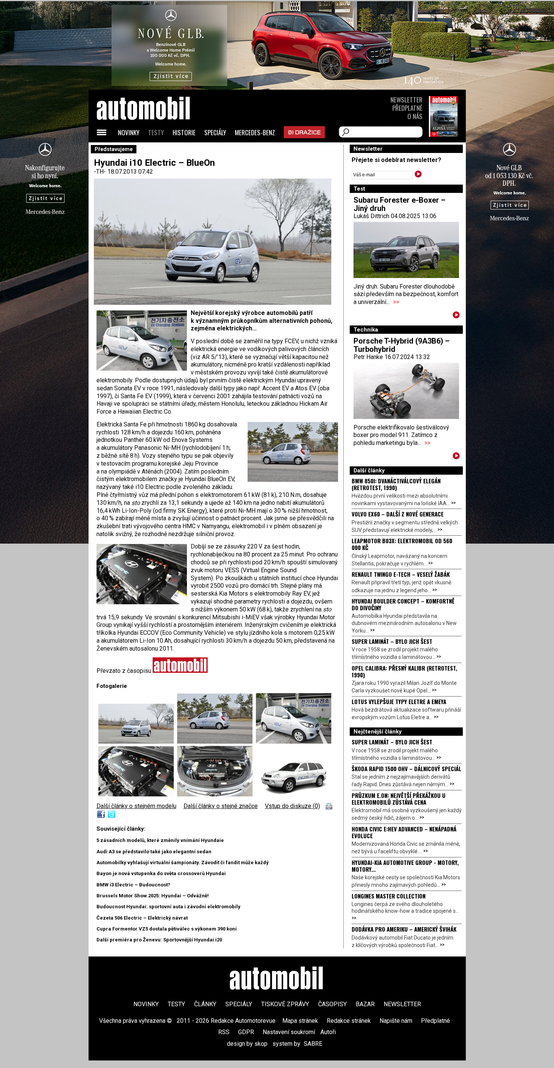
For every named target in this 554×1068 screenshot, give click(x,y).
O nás (414, 116)
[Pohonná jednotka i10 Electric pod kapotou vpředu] (137, 794)
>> (396, 302)
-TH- (100, 171)
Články (205, 1004)
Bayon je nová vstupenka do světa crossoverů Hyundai (161, 873)
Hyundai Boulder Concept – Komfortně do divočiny (403, 604)
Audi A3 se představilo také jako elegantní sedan (153, 851)
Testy (156, 132)
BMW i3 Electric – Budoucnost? (133, 885)
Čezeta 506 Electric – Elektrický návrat (142, 918)
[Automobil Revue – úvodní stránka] (153, 150)
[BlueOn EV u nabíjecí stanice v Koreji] (293, 741)
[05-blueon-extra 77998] (216, 794)
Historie (184, 132)
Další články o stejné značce (221, 806)
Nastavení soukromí (289, 1032)
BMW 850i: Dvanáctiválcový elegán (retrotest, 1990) (396, 484)
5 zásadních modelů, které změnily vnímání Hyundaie (160, 840)
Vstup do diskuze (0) (292, 806)
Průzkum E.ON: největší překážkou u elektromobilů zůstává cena (398, 798)
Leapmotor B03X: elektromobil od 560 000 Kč (402, 544)
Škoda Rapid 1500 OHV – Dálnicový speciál (406, 768)
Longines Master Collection (388, 896)
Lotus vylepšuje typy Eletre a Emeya (399, 701)
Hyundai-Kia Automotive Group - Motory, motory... (405, 865)
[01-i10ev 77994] (137, 741)
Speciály (215, 132)
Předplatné (407, 108)
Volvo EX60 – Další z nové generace (398, 514)
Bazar (365, 1004)
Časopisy (332, 1004)
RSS (224, 1032)
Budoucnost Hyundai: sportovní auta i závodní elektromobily (168, 906)
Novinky (128, 132)
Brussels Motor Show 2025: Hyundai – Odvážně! (152, 895)
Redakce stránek (349, 1020)
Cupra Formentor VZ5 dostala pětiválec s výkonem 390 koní (166, 929)
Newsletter (406, 99)
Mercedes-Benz (255, 132)
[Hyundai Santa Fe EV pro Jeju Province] (293, 794)
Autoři (328, 1032)
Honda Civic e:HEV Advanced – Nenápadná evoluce (404, 832)
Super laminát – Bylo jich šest (392, 641)
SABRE (313, 1043)
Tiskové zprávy (285, 1004)
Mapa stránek (300, 1020)
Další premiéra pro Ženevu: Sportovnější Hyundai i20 (159, 940)
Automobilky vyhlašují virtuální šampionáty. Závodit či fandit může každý (182, 862)
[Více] (456, 316)
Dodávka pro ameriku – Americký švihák (404, 929)
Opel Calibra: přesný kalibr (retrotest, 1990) (404, 671)
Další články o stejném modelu (136, 806)
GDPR (246, 1032)
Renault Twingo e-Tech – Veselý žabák (401, 574)
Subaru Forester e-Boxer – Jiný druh (399, 204)
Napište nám (396, 1020)
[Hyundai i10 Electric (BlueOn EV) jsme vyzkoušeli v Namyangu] (216, 741)
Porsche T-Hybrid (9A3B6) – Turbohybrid (402, 345)
